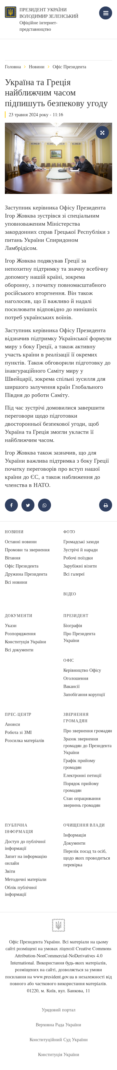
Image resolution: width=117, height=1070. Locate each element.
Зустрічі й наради (80, 549)
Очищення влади (84, 825)
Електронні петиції (82, 775)
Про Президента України (79, 636)
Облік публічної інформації (21, 890)
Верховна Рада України (58, 1024)
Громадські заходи (81, 541)
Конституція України (25, 641)
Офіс (68, 660)
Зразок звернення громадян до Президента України (87, 745)
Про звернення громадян (87, 730)
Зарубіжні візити (80, 566)
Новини (37, 66)
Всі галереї (73, 574)
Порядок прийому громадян (81, 786)
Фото (69, 531)
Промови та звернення (27, 549)
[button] (27, 505)
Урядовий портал (58, 1010)
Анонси (12, 724)
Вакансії (71, 686)
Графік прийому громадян (79, 763)
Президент (75, 615)
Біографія (72, 625)
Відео (69, 593)
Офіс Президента (69, 66)
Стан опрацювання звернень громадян (81, 801)
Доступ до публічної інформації (25, 844)
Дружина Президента (26, 574)
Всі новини (16, 582)
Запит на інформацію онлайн (26, 859)
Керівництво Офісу (82, 670)
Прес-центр (18, 714)
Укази (11, 625)
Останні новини (21, 541)
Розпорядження (20, 633)
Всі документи (19, 650)
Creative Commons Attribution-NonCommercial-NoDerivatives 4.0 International (61, 955)
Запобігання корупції (84, 694)
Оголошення (75, 678)
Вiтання (12, 558)
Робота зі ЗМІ (18, 732)
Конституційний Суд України (59, 1039)
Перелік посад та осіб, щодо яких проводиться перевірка (86, 858)
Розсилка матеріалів (24, 740)
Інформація (74, 835)
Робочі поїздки (78, 558)
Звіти (10, 871)
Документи (18, 615)
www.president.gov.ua (53, 977)
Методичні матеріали (25, 879)
